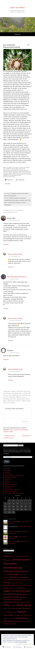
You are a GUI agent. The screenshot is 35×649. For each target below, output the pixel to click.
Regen (5, 202)
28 (5, 512)
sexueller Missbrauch (23, 608)
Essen (20, 574)
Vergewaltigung (21, 618)
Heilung (6, 582)
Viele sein (7, 621)
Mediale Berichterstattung (10, 484)
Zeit (25, 621)
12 (25, 503)
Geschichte (16, 580)
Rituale (15, 605)
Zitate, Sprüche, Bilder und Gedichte (13, 493)
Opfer (26, 594)
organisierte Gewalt (10, 597)
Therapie (10, 612)
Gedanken (25, 577)
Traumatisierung (28, 615)
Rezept (11, 605)
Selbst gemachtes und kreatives (12, 489)
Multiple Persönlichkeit (13, 591)
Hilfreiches (7, 481)
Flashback (6, 577)
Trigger (5, 618)
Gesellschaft (23, 580)
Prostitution (27, 602)
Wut (24, 621)
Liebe (10, 588)
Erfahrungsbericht (21, 571)
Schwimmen (18, 202)
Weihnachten (19, 621)
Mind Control (14, 588)
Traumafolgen (7, 205)
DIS (15, 559)
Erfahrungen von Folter (10, 477)
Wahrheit (13, 621)
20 (29, 506)
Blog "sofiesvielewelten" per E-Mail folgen (16, 448)
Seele (14, 608)
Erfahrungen (16, 200)
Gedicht (5, 580)
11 (21, 503)
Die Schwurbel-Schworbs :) (17, 276)
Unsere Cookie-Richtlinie (21, 642)
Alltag (11, 198)
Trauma (21, 611)
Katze (15, 585)
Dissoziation (16, 198)
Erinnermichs (7, 479)
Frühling (19, 577)
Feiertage (24, 574)
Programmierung (20, 602)
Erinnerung (5, 574)
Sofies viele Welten (17, 7)
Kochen (22, 585)
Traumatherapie (18, 615)
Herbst (11, 582)
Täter (13, 618)
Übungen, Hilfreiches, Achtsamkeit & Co (14, 475)
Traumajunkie (27, 435)
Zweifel (9, 624)
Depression (9, 560)
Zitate (5, 624)
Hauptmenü (17, 34)
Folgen (6, 461)
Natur (23, 594)
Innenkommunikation (18, 582)
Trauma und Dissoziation (10, 195)
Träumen (10, 618)
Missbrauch (21, 588)
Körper (30, 585)
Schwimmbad (11, 202)
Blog (4, 560)
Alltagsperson (12, 556)
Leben (5, 588)
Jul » (8, 516)
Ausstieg (18, 556)
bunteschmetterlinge (15, 254)
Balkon (21, 556)
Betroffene (26, 556)
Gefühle (10, 580)
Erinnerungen (13, 574)
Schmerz (5, 608)
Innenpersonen (8, 585)
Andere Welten (8, 474)
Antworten (6, 244)
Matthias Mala (12, 536)
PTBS (29, 200)
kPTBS (26, 585)
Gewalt (29, 580)
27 (29, 509)
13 (29, 503)
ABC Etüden (7, 470)
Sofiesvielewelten (13, 521)
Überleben (13, 624)
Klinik (18, 585)
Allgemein (14, 193)
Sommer (24, 202)
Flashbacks (13, 577)
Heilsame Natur (23, 200)
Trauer (15, 612)
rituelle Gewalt (7, 488)
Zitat (28, 621)
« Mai (4, 516)
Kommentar (25, 421)
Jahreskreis (7, 482)
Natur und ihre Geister (22, 193)
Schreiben (10, 608)
